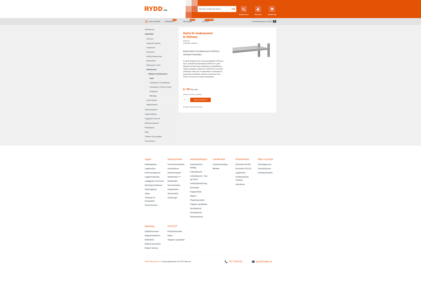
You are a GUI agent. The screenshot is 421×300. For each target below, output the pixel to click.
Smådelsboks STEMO (242, 178)
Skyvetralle (172, 194)
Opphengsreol (152, 105)
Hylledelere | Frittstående (160, 83)
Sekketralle (172, 189)
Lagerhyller (149, 34)
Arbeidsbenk (170, 21)
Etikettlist (149, 240)
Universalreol (151, 100)
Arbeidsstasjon (198, 159)
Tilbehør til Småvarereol (157, 74)
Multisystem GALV (153, 65)
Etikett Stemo (151, 248)
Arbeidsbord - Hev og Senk (199, 178)
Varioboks (240, 184)
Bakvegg (153, 96)
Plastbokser (242, 159)
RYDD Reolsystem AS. (153, 262)
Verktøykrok (195, 208)
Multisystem (151, 61)
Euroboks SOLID (243, 169)
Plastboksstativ (197, 200)
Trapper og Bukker (198, 204)
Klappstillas (196, 192)
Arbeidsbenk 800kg (196, 166)
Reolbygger (187, 21)
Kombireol (150, 52)
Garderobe (219, 159)
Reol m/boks (265, 159)
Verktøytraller (196, 217)
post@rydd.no (264, 261)
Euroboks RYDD (243, 164)
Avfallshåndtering (198, 183)
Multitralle (172, 181)
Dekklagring (149, 29)
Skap (147, 132)
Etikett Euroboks (153, 244)
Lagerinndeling (151, 114)
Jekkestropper (174, 173)
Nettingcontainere (152, 123)
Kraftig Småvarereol (154, 56)
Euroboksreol (264, 169)
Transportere (174, 159)
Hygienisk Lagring (153, 43)
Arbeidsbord (196, 172)
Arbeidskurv (173, 169)
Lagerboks (240, 173)
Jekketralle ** (174, 177)
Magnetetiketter (152, 236)
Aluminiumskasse (176, 164)
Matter (193, 196)
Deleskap (194, 188)
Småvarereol (151, 70)
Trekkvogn (172, 198)
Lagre (148, 159)
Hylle (152, 78)
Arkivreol (149, 39)
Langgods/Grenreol (152, 119)
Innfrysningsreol (151, 110)
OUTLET (205, 21)
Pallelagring (149, 128)
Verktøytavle (196, 213)
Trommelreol (150, 141)
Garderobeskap (220, 164)
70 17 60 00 (235, 261)
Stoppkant (154, 91)
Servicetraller (173, 185)
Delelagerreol (264, 164)
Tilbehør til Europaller (153, 137)
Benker (216, 169)
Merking (149, 226)
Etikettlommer (152, 231)
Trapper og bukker (176, 240)
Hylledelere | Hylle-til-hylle (160, 87)
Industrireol (150, 48)
